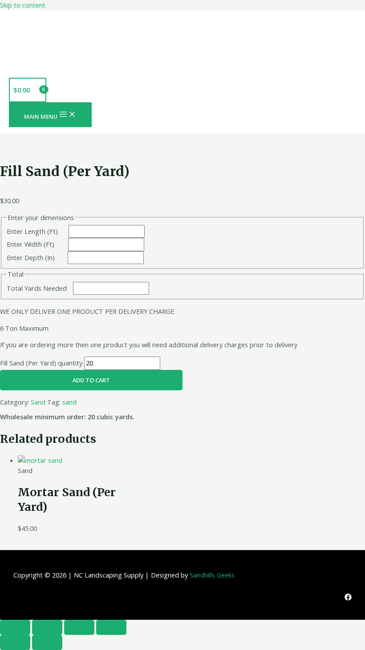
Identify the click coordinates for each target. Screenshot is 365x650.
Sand (38, 401)
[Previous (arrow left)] (15, 642)
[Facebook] (348, 598)
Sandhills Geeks (212, 574)
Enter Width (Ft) (30, 244)
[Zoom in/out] (15, 627)
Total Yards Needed (37, 288)
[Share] (79, 627)
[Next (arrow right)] (47, 642)
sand (69, 401)
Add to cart (91, 380)
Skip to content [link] (22, 4)
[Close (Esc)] (111, 627)
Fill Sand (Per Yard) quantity (41, 362)
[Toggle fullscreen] (47, 627)
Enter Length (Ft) (32, 231)
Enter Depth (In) (31, 257)
